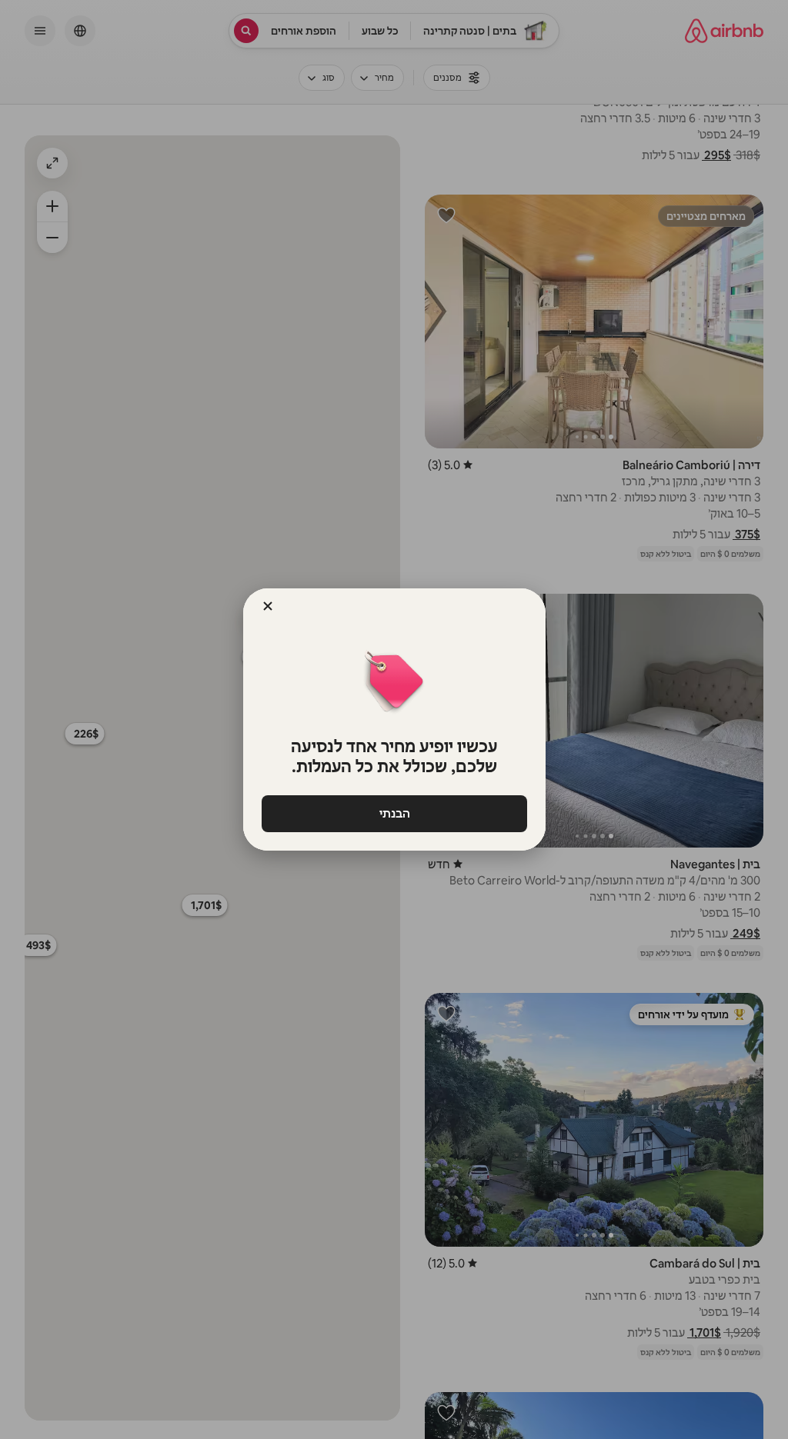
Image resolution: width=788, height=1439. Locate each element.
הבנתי (394, 813)
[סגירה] (268, 606)
